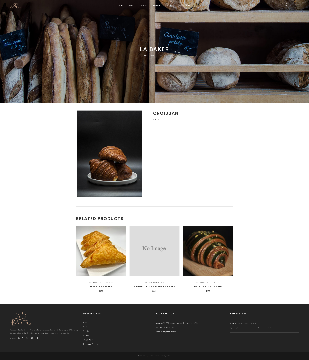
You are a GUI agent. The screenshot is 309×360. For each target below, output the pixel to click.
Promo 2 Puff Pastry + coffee (154, 286)
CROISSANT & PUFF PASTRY (101, 282)
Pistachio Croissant (207, 286)
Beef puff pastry (101, 286)
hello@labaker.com (168, 332)
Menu (85, 327)
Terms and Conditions (91, 344)
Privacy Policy (88, 340)
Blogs (85, 322)
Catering (86, 331)
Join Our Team (88, 335)
